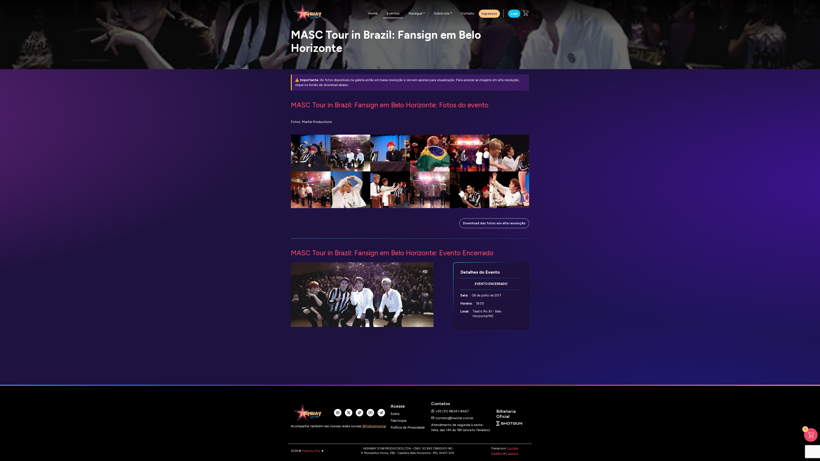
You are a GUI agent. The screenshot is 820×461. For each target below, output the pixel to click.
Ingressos (489, 14)
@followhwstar (374, 426)
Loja (514, 14)
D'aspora (511, 453)
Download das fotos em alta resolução (494, 223)
